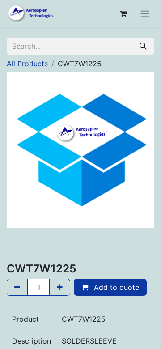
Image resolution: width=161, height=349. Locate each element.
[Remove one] (17, 287)
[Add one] (59, 287)
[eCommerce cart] (123, 13)
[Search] (143, 46)
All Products (27, 63)
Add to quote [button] (115, 287)
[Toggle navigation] (145, 13)
